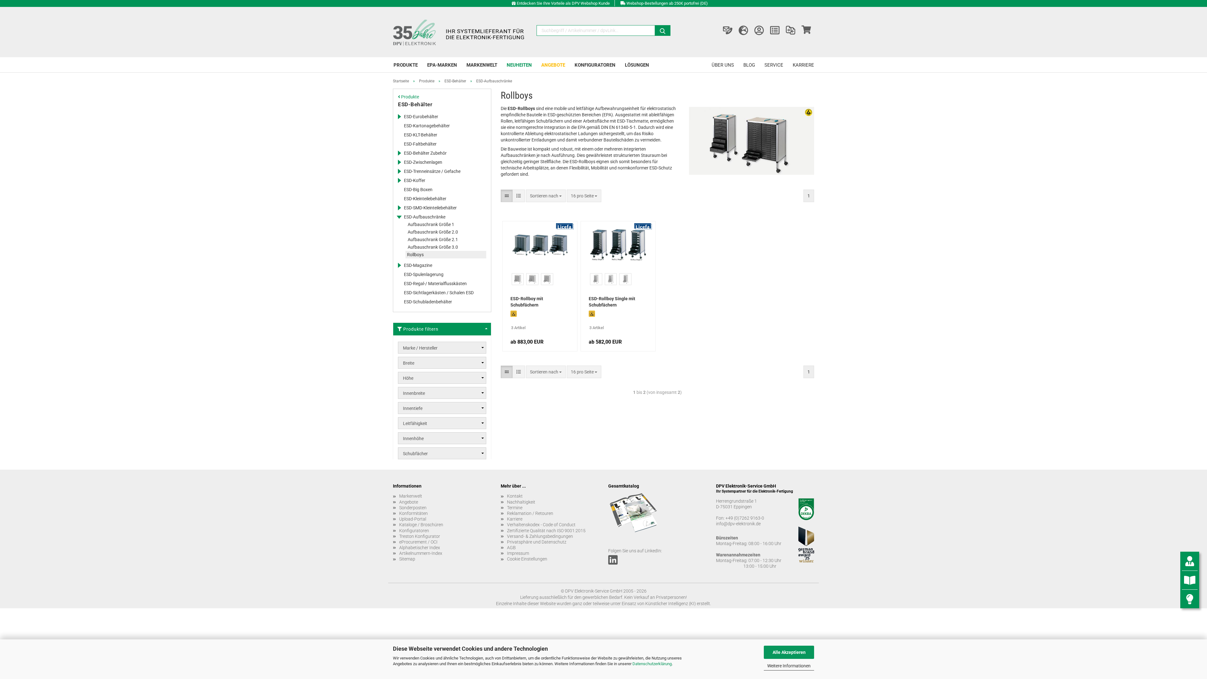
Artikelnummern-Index (420, 553)
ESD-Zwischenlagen (423, 162)
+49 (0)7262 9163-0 (744, 518)
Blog (749, 65)
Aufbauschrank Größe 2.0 (433, 232)
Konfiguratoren (595, 65)
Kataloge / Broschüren (421, 524)
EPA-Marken (442, 65)
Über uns (723, 65)
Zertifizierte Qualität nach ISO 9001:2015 (546, 530)
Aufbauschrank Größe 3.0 (433, 247)
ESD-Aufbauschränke (424, 216)
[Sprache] (743, 30)
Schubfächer (415, 453)
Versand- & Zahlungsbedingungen (540, 536)
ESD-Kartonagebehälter (427, 125)
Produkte (406, 65)
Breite (408, 363)
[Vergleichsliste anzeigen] (790, 30)
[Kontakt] (728, 30)
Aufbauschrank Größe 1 (431, 224)
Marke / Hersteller (420, 348)
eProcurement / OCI (418, 541)
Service (773, 65)
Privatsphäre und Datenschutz (536, 541)
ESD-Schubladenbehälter (428, 301)
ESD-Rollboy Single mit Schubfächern (612, 301)
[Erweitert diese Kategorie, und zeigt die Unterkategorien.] (399, 116)
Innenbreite (414, 393)
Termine (514, 507)
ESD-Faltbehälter (420, 143)
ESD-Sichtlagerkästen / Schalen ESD (439, 292)
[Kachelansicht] (507, 196)
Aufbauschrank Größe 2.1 (433, 239)
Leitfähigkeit (415, 423)
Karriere (803, 65)
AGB (511, 547)
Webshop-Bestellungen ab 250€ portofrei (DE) (667, 3)
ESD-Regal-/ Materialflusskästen (435, 283)
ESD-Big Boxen (418, 189)
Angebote (553, 65)
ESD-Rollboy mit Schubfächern (526, 301)
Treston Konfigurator (419, 536)
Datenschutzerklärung (652, 663)
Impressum (518, 553)
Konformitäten (413, 513)
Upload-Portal (412, 519)
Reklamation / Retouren (530, 513)
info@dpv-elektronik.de (738, 523)
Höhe (408, 378)
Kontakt (515, 496)
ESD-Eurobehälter (421, 116)
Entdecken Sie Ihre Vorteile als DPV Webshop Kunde (563, 3)
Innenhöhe (413, 438)
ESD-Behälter (415, 104)
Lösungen (637, 65)
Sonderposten (413, 507)
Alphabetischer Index (419, 547)
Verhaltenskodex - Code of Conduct (541, 524)
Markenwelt (481, 65)
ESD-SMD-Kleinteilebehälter (430, 207)
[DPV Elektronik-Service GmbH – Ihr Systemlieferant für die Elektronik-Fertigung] (459, 32)
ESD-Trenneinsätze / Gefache (432, 171)
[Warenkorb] (806, 30)
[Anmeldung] (759, 30)
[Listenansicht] (518, 196)
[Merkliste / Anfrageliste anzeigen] (775, 30)
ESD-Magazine (418, 265)
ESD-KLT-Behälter (420, 134)
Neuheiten (519, 65)
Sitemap (407, 558)
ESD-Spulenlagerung (424, 274)
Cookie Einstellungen (527, 558)
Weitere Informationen (789, 665)
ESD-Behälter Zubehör (425, 153)
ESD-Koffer (414, 180)
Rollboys (415, 254)
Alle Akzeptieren (789, 652)
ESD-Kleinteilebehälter (425, 198)
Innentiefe (412, 408)
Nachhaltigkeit (521, 502)
